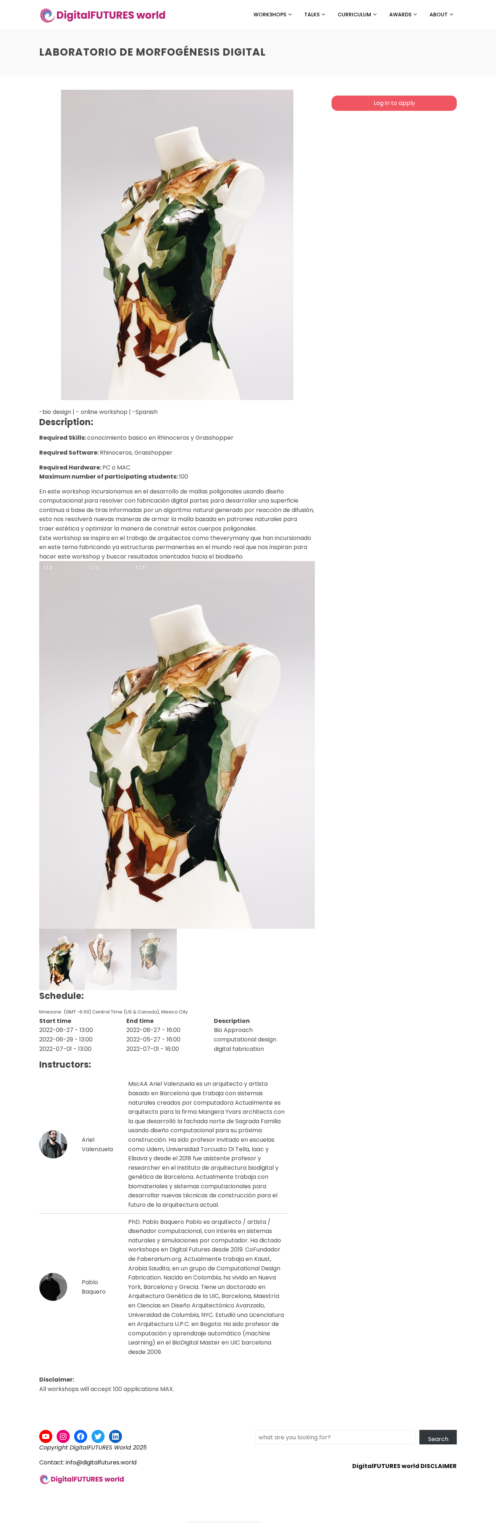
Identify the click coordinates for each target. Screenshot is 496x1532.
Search (438, 1439)
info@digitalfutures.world (101, 1462)
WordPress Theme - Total (224, 1517)
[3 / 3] (154, 959)
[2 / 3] (108, 959)
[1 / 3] (62, 959)
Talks (312, 14)
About (439, 14)
